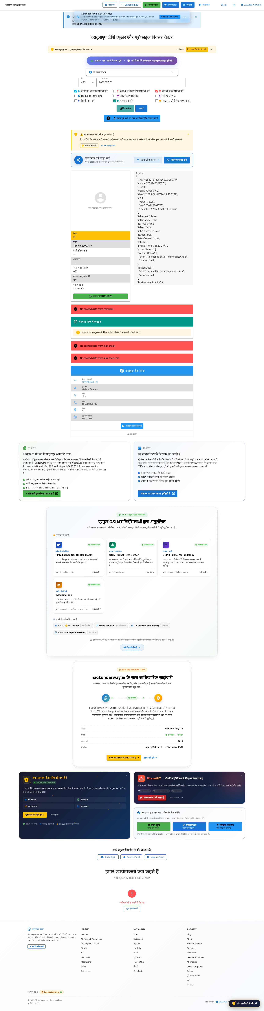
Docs (136, 934)
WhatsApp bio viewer (90, 943)
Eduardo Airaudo (194, 943)
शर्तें (188, 980)
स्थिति (136, 966)
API (82, 953)
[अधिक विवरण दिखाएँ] (172, 72)
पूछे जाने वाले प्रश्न (193, 975)
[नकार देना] (185, 17)
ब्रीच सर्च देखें (149, 757)
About (189, 939)
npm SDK (138, 957)
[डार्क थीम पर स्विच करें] (234, 5)
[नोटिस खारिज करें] (211, 49)
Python (137, 943)
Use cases (85, 957)
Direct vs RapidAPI (195, 966)
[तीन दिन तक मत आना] (126, 775)
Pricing (84, 948)
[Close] (195, 16)
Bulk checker (86, 971)
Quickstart (138, 939)
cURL (136, 953)
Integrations (86, 962)
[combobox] (88, 82)
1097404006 (88, 382)
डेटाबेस (83, 966)
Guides (190, 971)
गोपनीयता (190, 985)
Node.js (137, 948)
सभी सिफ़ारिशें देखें (130, 647)
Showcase (191, 953)
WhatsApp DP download (91, 939)
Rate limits (138, 971)
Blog (189, 934)
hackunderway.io (51, 992)
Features (84, 934)
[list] (100, 261)
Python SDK (139, 962)
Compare (191, 948)
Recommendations (195, 957)
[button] (93, 82)
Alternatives (192, 962)
